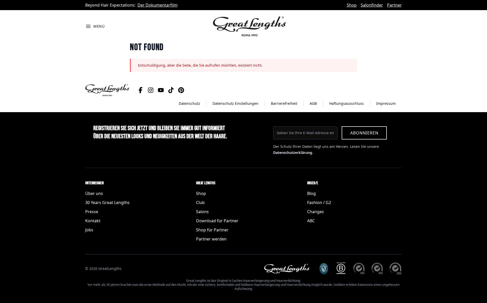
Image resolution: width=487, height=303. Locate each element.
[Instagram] (151, 90)
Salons (202, 211)
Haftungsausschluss (346, 103)
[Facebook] (140, 90)
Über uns (94, 193)
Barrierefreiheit (284, 103)
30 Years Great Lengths (107, 202)
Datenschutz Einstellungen (235, 103)
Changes (315, 211)
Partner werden (211, 239)
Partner (394, 5)
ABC (311, 221)
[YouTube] (161, 90)
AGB (313, 103)
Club (200, 202)
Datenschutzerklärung (292, 152)
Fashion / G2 (319, 202)
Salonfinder (372, 5)
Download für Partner (217, 221)
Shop (352, 5)
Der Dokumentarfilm (157, 5)
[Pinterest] (181, 90)
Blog (311, 193)
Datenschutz (189, 103)
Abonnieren (364, 133)
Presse (91, 211)
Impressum (386, 103)
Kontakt (92, 221)
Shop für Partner (212, 230)
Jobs (89, 230)
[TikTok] (171, 90)
